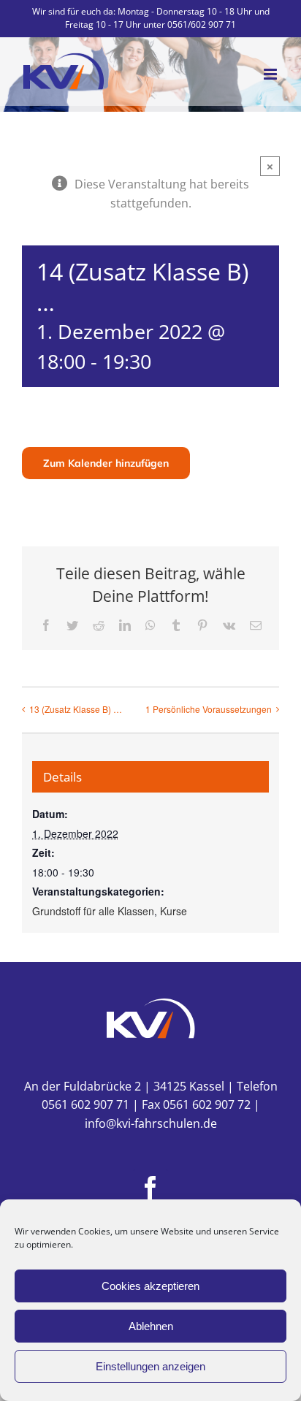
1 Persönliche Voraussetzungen (208, 709)
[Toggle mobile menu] (271, 74)
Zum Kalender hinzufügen (106, 463)
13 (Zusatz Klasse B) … (75, 709)
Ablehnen (151, 1326)
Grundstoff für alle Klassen (93, 911)
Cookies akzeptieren (150, 1286)
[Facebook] (150, 1187)
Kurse (173, 911)
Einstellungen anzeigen (150, 1366)
